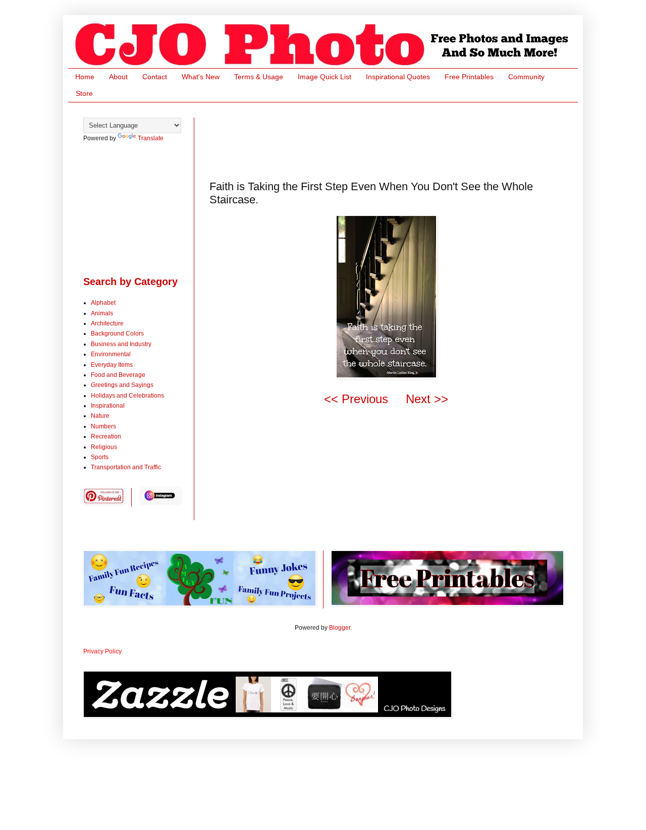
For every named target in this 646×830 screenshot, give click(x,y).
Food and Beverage (118, 374)
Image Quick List (324, 77)
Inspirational (108, 405)
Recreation (106, 436)
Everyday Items (112, 364)
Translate (151, 138)
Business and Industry (121, 344)
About (118, 77)
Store (84, 93)
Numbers (103, 426)
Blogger (339, 627)
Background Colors (117, 333)
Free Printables (469, 77)
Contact (154, 77)
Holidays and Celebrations (127, 395)
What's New (201, 77)
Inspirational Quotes (398, 77)
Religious (104, 447)
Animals (102, 313)
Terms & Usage (258, 77)
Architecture (107, 323)
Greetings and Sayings (122, 385)
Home (84, 77)
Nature (100, 415)
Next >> (427, 399)
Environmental (111, 354)
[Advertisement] (393, 140)
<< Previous (356, 399)
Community (526, 77)
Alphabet (103, 302)
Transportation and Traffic (126, 467)
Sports (100, 457)
